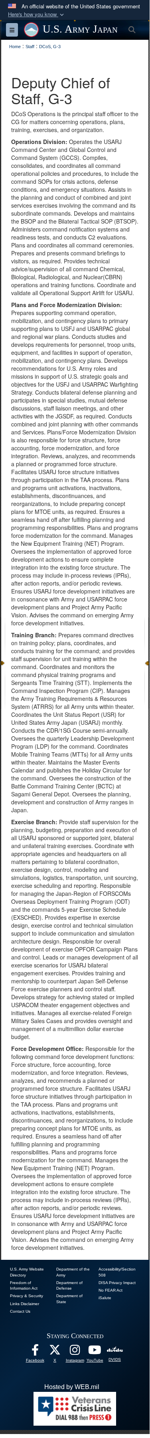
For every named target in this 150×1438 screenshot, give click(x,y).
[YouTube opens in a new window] (95, 1351)
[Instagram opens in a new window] (75, 1351)
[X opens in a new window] (55, 1351)
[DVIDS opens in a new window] (114, 1350)
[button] (36, 14)
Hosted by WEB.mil (71, 1387)
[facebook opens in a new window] (35, 1351)
